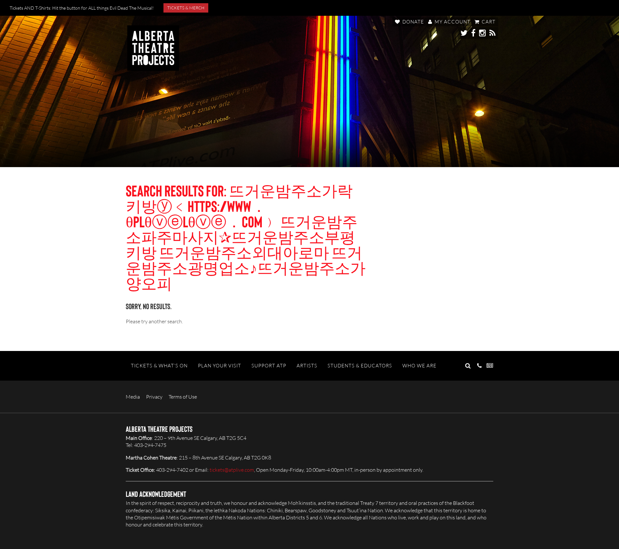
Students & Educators (360, 366)
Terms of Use (183, 396)
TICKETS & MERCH (185, 7)
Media (133, 396)
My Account (451, 22)
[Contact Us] (479, 366)
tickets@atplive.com (232, 470)
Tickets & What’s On (159, 366)
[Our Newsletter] (489, 366)
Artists (307, 366)
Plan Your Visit (219, 366)
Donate (412, 22)
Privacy (154, 396)
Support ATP (268, 366)
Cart (488, 22)
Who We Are (419, 366)
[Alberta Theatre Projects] (153, 48)
